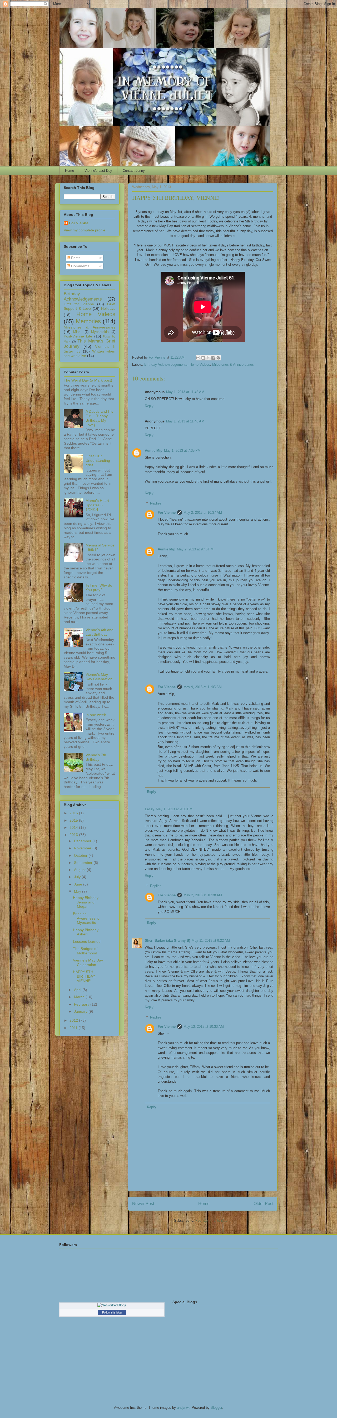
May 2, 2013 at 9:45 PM (195, 549)
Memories (88, 321)
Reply (149, 406)
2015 (74, 820)
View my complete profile (84, 230)
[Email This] (198, 357)
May (78, 891)
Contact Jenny (134, 171)
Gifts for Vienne (79, 304)
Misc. (77, 332)
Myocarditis (100, 332)
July (78, 877)
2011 (74, 1028)
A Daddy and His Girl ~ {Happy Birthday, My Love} (99, 418)
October (81, 855)
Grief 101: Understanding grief (98, 460)
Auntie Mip (153, 451)
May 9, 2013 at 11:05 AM (203, 687)
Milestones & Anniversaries (233, 365)
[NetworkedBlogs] (111, 1305)
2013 (74, 834)
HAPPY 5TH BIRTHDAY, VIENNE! (84, 976)
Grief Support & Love (89, 306)
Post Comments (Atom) (213, 1220)
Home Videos (200, 365)
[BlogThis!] (203, 357)
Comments (79, 266)
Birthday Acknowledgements (165, 365)
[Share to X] (208, 357)
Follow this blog (112, 1312)
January (81, 1011)
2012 (74, 1020)
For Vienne (167, 513)
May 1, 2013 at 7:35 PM (182, 451)
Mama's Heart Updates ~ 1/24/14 (97, 505)
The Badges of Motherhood (85, 950)
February (82, 1004)
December (83, 841)
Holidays (108, 308)
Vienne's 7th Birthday (96, 757)
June (78, 884)
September (83, 862)
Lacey (149, 809)
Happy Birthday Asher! (85, 932)
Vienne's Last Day (98, 171)
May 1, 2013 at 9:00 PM (174, 809)
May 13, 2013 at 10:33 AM (204, 1027)
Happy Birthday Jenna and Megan (85, 902)
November (83, 848)
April (78, 990)
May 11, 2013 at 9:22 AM (211, 941)
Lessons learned (87, 941)
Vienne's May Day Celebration (99, 676)
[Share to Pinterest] (218, 357)
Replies (155, 503)
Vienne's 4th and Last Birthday (99, 632)
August (80, 870)
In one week (96, 715)
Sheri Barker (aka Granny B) (167, 941)
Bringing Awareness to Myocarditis (86, 918)
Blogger (216, 1408)
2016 (74, 813)
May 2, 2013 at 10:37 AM (203, 513)
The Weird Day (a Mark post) (88, 380)
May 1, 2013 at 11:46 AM (185, 421)
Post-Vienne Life (78, 336)
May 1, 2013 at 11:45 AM (185, 392)
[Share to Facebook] (213, 357)
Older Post (263, 1203)
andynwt (183, 1408)
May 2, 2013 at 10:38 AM (203, 895)
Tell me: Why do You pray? (99, 587)
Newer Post (143, 1203)
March (80, 997)
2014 (74, 827)
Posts (75, 258)
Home (69, 171)
